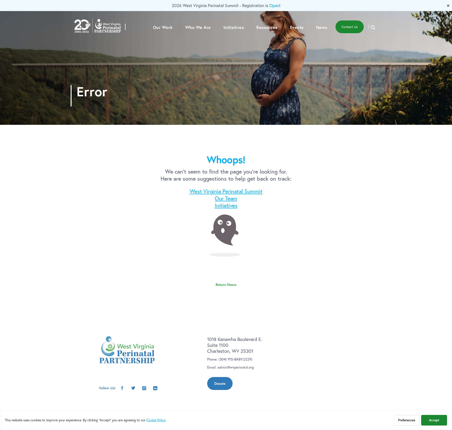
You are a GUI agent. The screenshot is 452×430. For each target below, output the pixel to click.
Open (274, 5)
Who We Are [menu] (198, 27)
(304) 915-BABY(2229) (235, 359)
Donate (220, 383)
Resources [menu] (267, 27)
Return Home (226, 284)
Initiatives (226, 205)
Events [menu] (297, 27)
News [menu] (321, 27)
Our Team (226, 198)
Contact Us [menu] (350, 27)
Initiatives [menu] (233, 27)
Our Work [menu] (163, 27)
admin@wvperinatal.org (236, 367)
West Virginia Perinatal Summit (226, 191)
